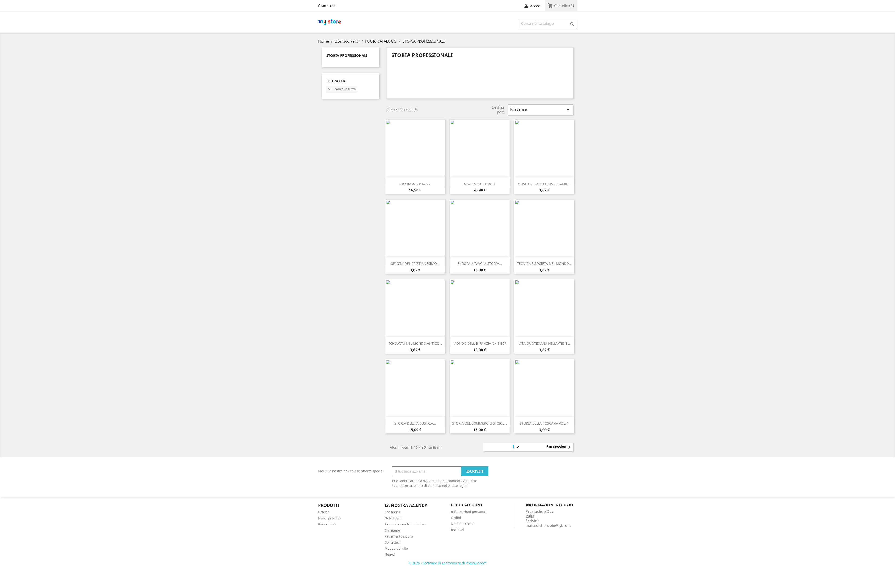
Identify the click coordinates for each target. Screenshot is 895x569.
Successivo (559, 447)
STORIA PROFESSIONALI (346, 55)
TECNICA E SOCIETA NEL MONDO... (544, 263)
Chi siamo (392, 530)
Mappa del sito (396, 548)
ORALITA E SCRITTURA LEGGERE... (544, 183)
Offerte (323, 512)
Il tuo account (466, 505)
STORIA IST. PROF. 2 (415, 183)
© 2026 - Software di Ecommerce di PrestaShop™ (448, 563)
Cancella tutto (341, 89)
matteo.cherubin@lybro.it (548, 525)
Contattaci (327, 5)
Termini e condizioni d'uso (405, 524)
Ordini (456, 517)
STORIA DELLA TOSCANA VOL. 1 (544, 423)
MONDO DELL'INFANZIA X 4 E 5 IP (479, 343)
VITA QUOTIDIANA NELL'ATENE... (544, 343)
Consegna (392, 512)
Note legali (393, 518)
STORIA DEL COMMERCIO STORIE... (479, 423)
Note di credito (462, 523)
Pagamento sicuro (399, 536)
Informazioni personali (469, 511)
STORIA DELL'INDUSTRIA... (415, 423)
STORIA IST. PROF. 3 (479, 183)
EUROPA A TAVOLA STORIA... (480, 263)
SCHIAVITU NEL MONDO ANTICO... (415, 343)
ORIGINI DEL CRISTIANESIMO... (415, 263)
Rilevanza (540, 109)
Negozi (390, 554)
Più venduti (327, 524)
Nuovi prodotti (329, 518)
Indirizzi (457, 530)
